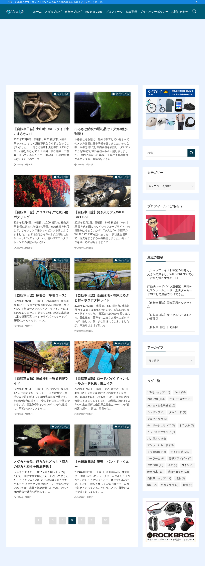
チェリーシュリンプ (161, 425)
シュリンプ (155, 412)
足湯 (180, 478)
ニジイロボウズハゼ (161, 432)
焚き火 (187, 465)
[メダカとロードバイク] (15, 12)
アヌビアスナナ (180, 398)
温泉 (172, 465)
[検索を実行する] (191, 153)
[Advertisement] (102, 55)
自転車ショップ (159, 478)
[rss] (196, 2)
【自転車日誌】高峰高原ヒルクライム (169, 304)
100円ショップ (158, 392)
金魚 (187, 484)
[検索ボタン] (194, 11)
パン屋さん (156, 438)
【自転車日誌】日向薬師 (162, 327)
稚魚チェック (178, 471)
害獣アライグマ (180, 458)
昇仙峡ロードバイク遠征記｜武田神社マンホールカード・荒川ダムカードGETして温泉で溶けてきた (169, 290)
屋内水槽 (155, 465)
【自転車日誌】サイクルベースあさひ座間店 (169, 316)
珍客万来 (155, 471)
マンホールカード (160, 445)
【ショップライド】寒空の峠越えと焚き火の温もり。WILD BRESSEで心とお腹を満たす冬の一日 (170, 274)
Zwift (180, 392)
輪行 (152, 484)
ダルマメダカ (157, 418)
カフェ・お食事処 (161, 405)
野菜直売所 (169, 484)
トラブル (186, 425)
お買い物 (156, 398)
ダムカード (177, 412)
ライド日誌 (180, 451)
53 (105, 520)
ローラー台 (155, 458)
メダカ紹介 (156, 451)
